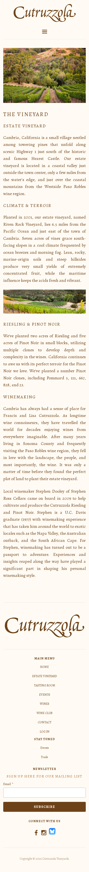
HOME (44, 667)
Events (44, 748)
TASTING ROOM (44, 685)
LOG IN (44, 732)
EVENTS (44, 695)
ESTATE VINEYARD (44, 676)
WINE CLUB (44, 713)
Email (7, 784)
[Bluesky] (52, 834)
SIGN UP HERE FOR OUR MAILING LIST (44, 776)
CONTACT (44, 722)
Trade (44, 757)
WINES (44, 704)
